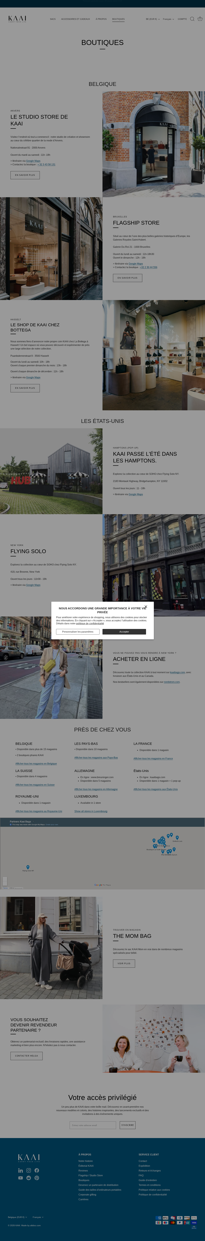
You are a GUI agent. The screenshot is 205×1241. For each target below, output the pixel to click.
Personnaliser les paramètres (77, 631)
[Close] (146, 606)
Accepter (124, 631)
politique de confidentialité (90, 623)
